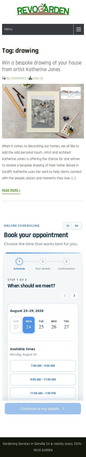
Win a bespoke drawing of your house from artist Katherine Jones (41, 66)
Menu (8, 29)
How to (38, 78)
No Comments (16, 78)
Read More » (11, 190)
